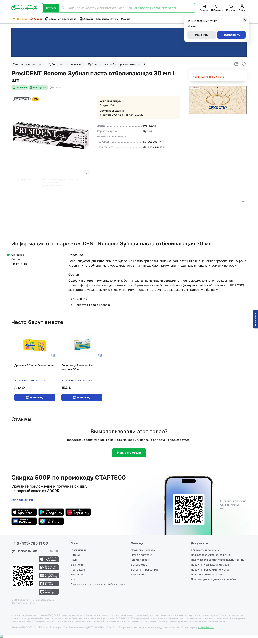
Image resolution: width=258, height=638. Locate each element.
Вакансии (77, 564)
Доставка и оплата (143, 550)
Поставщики (78, 569)
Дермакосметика (107, 19)
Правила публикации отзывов (210, 564)
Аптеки (88, 19)
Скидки (22, 19)
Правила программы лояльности (211, 569)
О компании (78, 550)
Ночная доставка (141, 555)
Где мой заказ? (140, 559)
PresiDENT (149, 125)
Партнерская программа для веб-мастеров (98, 584)
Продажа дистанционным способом (214, 579)
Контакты (77, 574)
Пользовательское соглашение (211, 555)
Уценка (125, 19)
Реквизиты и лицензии (205, 550)
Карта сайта (139, 574)
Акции (38, 19)
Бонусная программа (62, 19)
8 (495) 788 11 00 (32, 543)
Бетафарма (150, 141)
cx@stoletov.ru (206, 627)
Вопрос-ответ (139, 564)
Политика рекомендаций (206, 574)
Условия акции (22, 500)
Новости (76, 579)
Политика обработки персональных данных (218, 559)
